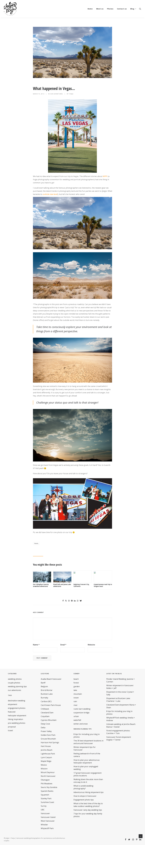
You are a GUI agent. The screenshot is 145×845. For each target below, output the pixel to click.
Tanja (71, 94)
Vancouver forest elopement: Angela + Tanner (118, 738)
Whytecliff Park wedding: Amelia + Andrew (120, 719)
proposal (12, 726)
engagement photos (16, 708)
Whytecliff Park (47, 828)
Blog (132, 9)
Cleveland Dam (47, 712)
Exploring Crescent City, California (81, 585)
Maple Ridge (46, 761)
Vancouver (45, 813)
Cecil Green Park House (51, 705)
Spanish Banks (47, 791)
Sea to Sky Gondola (49, 787)
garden (77, 686)
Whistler (44, 824)
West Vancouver (48, 821)
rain (75, 701)
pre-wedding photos (16, 723)
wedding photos (15, 679)
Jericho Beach (46, 750)
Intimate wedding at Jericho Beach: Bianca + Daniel (121, 725)
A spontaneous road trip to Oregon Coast (103, 585)
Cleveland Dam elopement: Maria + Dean (121, 706)
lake (75, 690)
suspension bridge (81, 712)
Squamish (45, 795)
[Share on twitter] (66, 600)
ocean (76, 697)
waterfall (77, 720)
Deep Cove (45, 724)
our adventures (56, 94)
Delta (43, 727)
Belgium (44, 686)
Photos (110, 9)
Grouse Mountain (48, 738)
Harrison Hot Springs (50, 742)
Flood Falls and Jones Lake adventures (62, 585)
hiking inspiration (15, 719)
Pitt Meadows (46, 783)
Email (63, 644)
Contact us (122, 9)
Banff (43, 682)
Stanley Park (46, 798)
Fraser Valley (46, 731)
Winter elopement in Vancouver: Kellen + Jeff (120, 686)
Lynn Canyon (46, 757)
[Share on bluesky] (80, 600)
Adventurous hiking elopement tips (89, 792)
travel (36, 543)
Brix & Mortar (46, 690)
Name (36, 644)
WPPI (105, 176)
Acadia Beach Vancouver (51, 679)
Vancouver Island (48, 817)
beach (76, 679)
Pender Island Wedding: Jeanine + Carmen (120, 680)
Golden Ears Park (48, 735)
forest (76, 682)
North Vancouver (48, 776)
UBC (43, 809)
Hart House (46, 746)
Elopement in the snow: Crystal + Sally (120, 693)
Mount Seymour (48, 772)
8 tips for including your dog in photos (119, 712)
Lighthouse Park (48, 753)
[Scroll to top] (141, 836)
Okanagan (45, 780)
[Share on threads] (69, 600)
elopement (12, 704)
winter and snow (81, 724)
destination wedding (16, 700)
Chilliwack (45, 709)
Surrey (43, 806)
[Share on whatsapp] (77, 600)
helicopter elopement (17, 715)
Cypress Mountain (48, 720)
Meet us (100, 9)
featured (11, 712)
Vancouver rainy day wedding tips (88, 810)
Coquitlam (45, 716)
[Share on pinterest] (71, 600)
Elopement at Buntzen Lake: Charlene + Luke (118, 699)
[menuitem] (90, 9)
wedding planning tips (17, 686)
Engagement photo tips (84, 799)
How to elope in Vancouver (85, 796)
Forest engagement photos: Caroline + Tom (118, 732)
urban (76, 716)
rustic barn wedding (82, 709)
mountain (78, 694)
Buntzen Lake (47, 694)
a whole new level (50, 194)
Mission (44, 768)
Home (90, 9)
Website (91, 644)
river (75, 705)
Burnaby (44, 697)
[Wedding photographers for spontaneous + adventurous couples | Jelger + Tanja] (10, 9)
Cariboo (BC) (46, 701)
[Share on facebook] (63, 600)
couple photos (14, 682)
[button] (140, 9)
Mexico (44, 765)
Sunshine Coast (47, 802)
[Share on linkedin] (74, 600)
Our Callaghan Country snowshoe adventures (41, 585)
